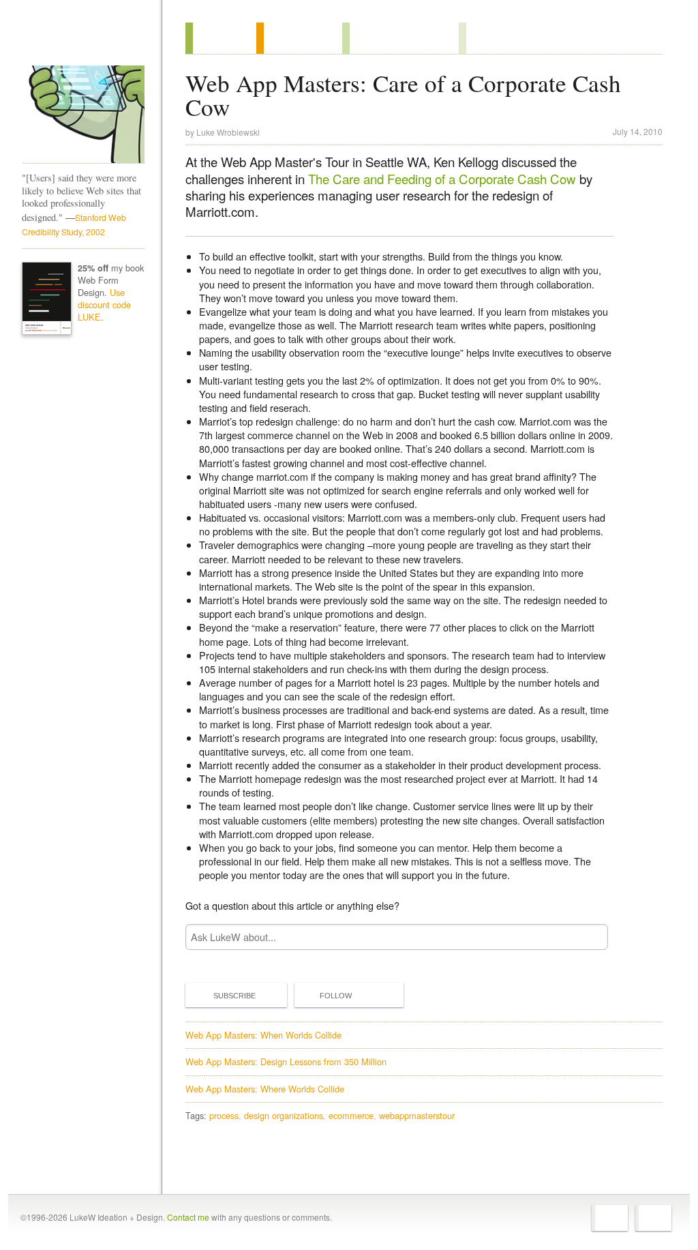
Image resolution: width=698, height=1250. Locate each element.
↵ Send (589, 936)
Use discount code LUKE (104, 304)
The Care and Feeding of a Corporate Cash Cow (442, 179)
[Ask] (486, 38)
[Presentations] (400, 38)
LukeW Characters (83, 114)
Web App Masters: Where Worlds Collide (264, 1088)
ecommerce (351, 1115)
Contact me (188, 1217)
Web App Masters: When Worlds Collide (263, 1034)
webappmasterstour (417, 1115)
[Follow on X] (610, 1218)
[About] (220, 38)
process (224, 1115)
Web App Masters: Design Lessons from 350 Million (285, 1061)
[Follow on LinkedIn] (653, 1218)
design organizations (283, 1115)
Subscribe (234, 996)
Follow (336, 996)
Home (79, 40)
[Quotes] (299, 38)
